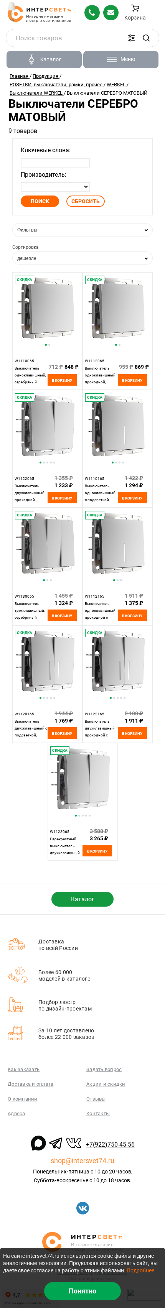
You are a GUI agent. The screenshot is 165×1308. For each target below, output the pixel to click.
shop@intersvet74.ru (82, 1161)
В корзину (62, 380)
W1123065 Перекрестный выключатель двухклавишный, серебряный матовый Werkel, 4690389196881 (65, 853)
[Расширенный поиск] (131, 38)
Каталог (82, 899)
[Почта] (111, 12)
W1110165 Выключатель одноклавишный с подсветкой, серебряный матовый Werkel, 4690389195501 (100, 500)
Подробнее (140, 1270)
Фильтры (27, 230)
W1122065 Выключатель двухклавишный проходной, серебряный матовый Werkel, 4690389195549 (30, 500)
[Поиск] (146, 38)
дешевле (26, 258)
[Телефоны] (92, 12)
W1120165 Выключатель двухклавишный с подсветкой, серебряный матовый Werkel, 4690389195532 (31, 735)
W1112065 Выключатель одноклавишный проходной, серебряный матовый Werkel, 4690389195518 (100, 382)
